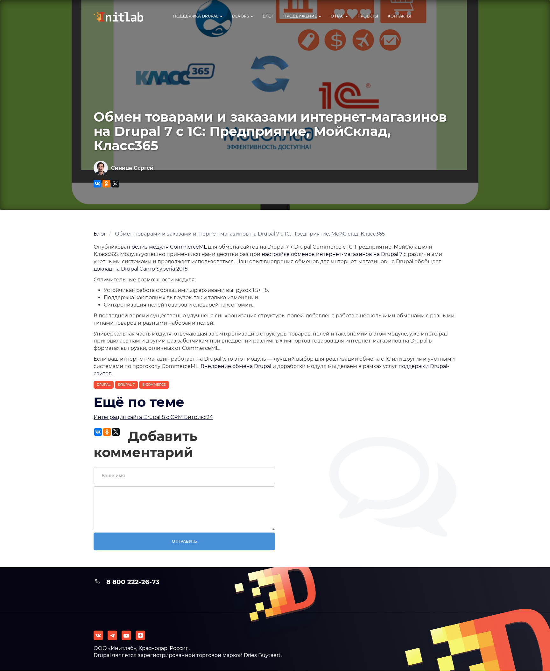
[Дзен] (140, 635)
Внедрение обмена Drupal (236, 366)
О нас (338, 16)
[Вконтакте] (98, 635)
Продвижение (300, 16)
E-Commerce (154, 385)
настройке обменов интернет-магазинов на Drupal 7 (332, 254)
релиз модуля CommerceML (169, 247)
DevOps (241, 16)
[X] (115, 183)
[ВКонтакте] (97, 183)
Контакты (399, 16)
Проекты (367, 16)
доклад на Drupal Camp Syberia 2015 (140, 269)
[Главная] (124, 17)
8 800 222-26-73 (132, 581)
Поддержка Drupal (196, 16)
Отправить (184, 541)
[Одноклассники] (106, 183)
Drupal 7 (126, 385)
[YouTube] (126, 635)
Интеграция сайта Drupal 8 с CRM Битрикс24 (153, 417)
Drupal (103, 385)
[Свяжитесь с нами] (112, 635)
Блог (268, 16)
